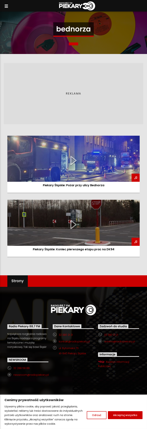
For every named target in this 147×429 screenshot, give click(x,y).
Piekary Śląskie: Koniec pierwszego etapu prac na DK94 (73, 249)
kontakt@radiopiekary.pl (74, 341)
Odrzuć (96, 415)
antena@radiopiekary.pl (119, 341)
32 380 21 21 (66, 335)
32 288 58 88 (21, 368)
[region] (73, 412)
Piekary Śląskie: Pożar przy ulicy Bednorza (73, 185)
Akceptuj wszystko (125, 415)
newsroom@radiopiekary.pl (31, 375)
